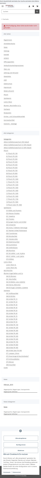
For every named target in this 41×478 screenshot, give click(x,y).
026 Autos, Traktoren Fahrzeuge (16, 228)
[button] (29, 6)
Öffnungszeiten (9, 62)
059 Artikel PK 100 (12, 325)
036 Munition (10, 250)
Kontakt (6, 54)
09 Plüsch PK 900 (11, 176)
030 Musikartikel (11, 236)
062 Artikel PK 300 (12, 330)
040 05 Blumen (11, 276)
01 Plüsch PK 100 (11, 153)
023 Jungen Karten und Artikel (16, 222)
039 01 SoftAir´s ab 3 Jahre (15, 256)
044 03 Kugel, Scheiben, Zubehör (17, 288)
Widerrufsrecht (9, 91)
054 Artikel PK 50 (11, 310)
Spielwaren (7, 98)
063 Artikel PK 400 (12, 333)
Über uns (7, 69)
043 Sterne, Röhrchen (13, 285)
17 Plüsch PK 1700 (12, 199)
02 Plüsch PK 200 (11, 156)
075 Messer (10, 362)
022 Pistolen (10, 219)
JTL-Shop (23, 475)
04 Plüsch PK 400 (11, 162)
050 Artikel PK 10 (11, 299)
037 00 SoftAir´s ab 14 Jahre (15, 253)
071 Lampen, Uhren (12, 353)
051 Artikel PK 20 (11, 302)
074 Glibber (10, 259)
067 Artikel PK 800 (12, 345)
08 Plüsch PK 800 (11, 173)
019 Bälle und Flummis (13, 210)
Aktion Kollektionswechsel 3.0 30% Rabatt (17, 145)
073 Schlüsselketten (12, 359)
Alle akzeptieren (20, 438)
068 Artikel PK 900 (12, 348)
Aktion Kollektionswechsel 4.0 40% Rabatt (17, 148)
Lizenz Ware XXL (11, 268)
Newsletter (7, 76)
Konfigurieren (21, 445)
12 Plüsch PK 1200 (12, 185)
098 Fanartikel (11, 365)
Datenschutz (17, 472)
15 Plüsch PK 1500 (12, 193)
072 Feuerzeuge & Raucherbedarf (17, 356)
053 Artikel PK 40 (11, 308)
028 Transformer (11, 233)
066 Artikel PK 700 (12, 342)
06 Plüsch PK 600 (11, 168)
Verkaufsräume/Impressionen (14, 65)
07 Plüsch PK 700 (11, 170)
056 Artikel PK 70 (11, 316)
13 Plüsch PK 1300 (12, 188)
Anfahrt (6, 58)
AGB (5, 80)
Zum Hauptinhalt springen (9, 1)
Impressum (6, 472)
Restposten (7, 113)
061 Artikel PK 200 (12, 328)
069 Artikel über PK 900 (14, 350)
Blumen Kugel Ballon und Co (13, 273)
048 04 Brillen (10, 296)
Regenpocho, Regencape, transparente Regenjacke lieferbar (17, 391)
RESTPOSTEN (8, 270)
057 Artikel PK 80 (11, 319)
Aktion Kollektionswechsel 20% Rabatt (16, 142)
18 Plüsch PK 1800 (12, 202)
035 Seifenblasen (12, 248)
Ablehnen (21, 450)
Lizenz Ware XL (11, 265)
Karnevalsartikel (9, 120)
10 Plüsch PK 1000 (12, 179)
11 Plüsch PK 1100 (12, 182)
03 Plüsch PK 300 (11, 159)
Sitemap (6, 51)
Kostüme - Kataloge (10, 124)
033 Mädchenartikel (12, 242)
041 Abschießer (11, 279)
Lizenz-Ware (8, 102)
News (5, 47)
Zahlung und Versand (11, 73)
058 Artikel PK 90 (11, 322)
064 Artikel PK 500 (12, 336)
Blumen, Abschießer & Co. (12, 105)
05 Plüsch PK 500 (11, 165)
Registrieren (8, 40)
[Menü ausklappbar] (3, 5)
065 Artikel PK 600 (12, 339)
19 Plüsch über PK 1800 (14, 205)
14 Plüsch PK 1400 (12, 190)
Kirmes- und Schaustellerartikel (14, 116)
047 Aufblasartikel (12, 293)
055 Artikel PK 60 (11, 313)
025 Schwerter (11, 225)
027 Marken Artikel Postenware (16, 230)
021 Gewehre (10, 216)
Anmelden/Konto (9, 44)
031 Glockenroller (12, 239)
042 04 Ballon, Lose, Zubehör (15, 282)
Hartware (7, 109)
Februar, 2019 (8, 385)
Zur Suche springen (25, 1)
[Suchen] (37, 11)
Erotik (6, 368)
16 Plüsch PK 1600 (12, 196)
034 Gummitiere (11, 245)
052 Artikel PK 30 (11, 305)
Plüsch (6, 95)
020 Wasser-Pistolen (13, 213)
